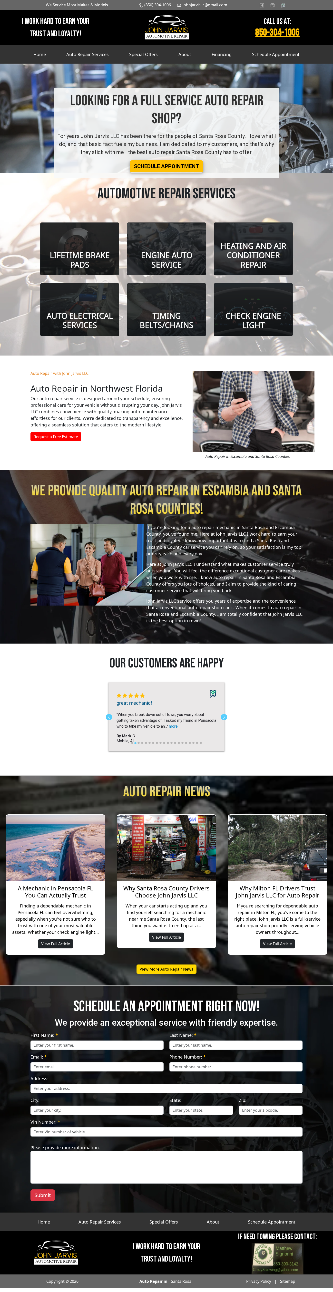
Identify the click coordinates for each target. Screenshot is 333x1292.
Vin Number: (45, 1126)
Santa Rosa (181, 1285)
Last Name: (182, 1039)
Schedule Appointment (276, 54)
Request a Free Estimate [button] (56, 436)
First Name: (44, 1039)
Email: (38, 1061)
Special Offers (143, 54)
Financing (222, 54)
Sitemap (287, 1285)
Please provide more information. (65, 1151)
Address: (39, 1082)
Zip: (242, 1104)
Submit (43, 1199)
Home (39, 54)
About (184, 54)
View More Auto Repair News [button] (166, 973)
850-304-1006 (277, 33)
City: (34, 1104)
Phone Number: (187, 1061)
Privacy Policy (258, 1285)
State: (175, 1104)
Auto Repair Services (87, 54)
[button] (166, 166)
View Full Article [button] (55, 947)
